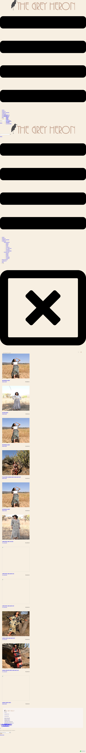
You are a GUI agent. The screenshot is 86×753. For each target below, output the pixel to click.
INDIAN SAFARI (7, 115)
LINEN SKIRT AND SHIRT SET (8, 573)
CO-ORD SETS (8, 248)
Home (3, 110)
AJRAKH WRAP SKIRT (6, 702)
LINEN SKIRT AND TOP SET (7, 541)
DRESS (7, 118)
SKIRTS (7, 116)
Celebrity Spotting (5, 112)
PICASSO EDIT (6, 252)
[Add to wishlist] (16, 360)
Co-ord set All (4, 542)
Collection (4, 113)
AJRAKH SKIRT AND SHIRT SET (8, 638)
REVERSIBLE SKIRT (6, 380)
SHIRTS (7, 120)
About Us (4, 111)
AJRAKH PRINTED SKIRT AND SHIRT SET (10, 670)
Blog (3, 117)
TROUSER (8, 121)
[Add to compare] (16, 364)
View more (2, 735)
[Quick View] (16, 355)
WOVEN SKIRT (5, 412)
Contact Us (4, 260)
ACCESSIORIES (8, 123)
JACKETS (7, 122)
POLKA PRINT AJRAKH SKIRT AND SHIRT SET (11, 477)
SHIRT (7, 246)
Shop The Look (5, 259)
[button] (43, 59)
